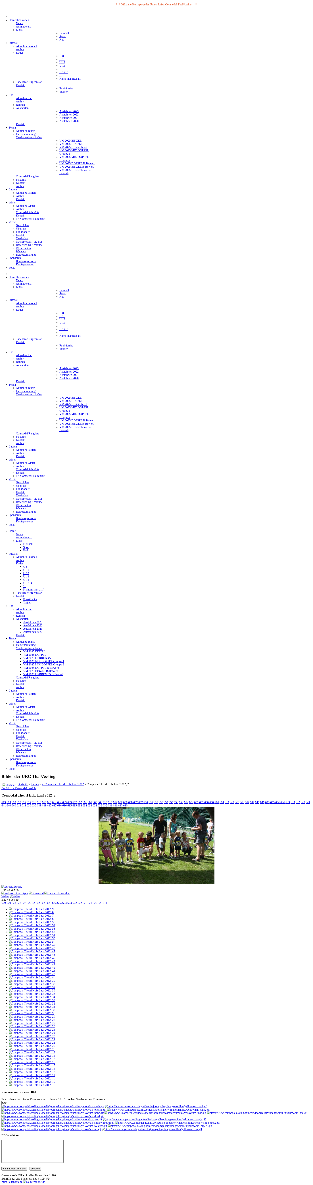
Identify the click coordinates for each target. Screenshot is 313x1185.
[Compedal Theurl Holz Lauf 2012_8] (31, 912)
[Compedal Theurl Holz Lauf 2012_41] (32, 970)
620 (95, 902)
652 (186, 802)
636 (59, 805)
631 (110, 805)
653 (176, 802)
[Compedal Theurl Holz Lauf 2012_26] (32, 1026)
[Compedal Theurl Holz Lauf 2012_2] (31, 1049)
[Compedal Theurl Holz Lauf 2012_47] (32, 951)
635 (69, 805)
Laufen (35, 784)
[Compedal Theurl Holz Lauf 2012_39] (32, 980)
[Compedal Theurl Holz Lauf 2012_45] (32, 957)
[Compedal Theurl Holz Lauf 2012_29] (32, 1016)
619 (3, 802)
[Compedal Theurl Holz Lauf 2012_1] (31, 1085)
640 (9, 805)
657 (135, 802)
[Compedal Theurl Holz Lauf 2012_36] (32, 990)
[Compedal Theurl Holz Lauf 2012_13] (32, 1071)
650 (206, 802)
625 (44, 902)
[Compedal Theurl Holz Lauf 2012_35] (32, 993)
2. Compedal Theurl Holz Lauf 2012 (63, 784)
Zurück (17, 886)
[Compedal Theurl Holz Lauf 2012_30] (32, 1010)
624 (54, 902)
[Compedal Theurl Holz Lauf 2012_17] (32, 1058)
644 (277, 802)
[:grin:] (53, 1109)
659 (115, 802)
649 (227, 802)
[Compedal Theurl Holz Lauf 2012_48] (32, 948)
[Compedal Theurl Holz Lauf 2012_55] (32, 922)
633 (90, 805)
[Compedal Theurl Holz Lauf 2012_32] (32, 1003)
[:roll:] (54, 1125)
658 (125, 802)
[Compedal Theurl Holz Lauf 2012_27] (32, 1023)
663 (64, 802)
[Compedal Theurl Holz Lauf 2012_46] (32, 954)
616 (34, 802)
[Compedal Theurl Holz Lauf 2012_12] (32, 1075)
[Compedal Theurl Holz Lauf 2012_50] (32, 938)
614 (216, 802)
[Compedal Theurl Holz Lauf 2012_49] (32, 944)
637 (49, 805)
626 (34, 902)
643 (287, 802)
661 (85, 802)
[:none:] (52, 1112)
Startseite (23, 784)
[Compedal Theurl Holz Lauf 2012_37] (32, 987)
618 (14, 802)
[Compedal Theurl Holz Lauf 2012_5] (31, 941)
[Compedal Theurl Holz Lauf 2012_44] (32, 961)
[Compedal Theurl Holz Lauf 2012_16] (32, 1062)
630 (120, 805)
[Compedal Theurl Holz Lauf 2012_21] (32, 1042)
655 (156, 802)
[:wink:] (158, 1109)
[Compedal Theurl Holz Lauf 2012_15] (32, 1065)
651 (196, 802)
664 (54, 802)
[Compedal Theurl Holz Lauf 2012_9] (31, 909)
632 (100, 805)
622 (74, 902)
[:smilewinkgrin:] (57, 1122)
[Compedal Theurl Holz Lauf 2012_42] (32, 967)
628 (14, 902)
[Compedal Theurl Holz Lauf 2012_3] (31, 1013)
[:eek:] (160, 1125)
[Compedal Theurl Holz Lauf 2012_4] (31, 977)
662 (74, 802)
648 (237, 802)
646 (257, 802)
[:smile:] (52, 1106)
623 (64, 902)
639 (29, 805)
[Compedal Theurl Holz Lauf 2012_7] (31, 915)
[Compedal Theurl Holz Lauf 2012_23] (32, 1036)
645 (267, 802)
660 (95, 802)
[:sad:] (257, 1112)
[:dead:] (52, 1116)
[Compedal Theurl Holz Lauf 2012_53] (32, 928)
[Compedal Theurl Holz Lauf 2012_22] (32, 1039)
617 (24, 802)
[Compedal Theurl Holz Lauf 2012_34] (32, 997)
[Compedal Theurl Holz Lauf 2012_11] (32, 1078)
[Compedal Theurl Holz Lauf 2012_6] (31, 918)
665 (44, 802)
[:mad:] (155, 1112)
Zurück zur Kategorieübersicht (18, 788)
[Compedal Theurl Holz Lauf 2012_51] (32, 935)
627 (24, 902)
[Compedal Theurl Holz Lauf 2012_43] (32, 964)
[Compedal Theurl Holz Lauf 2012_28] (32, 1019)
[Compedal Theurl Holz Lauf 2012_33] (32, 1000)
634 (80, 805)
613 (19, 805)
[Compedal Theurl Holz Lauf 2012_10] (32, 1081)
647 (247, 802)
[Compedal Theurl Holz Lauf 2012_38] (32, 984)
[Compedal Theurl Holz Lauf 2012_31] (32, 1006)
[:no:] (51, 1129)
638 (39, 805)
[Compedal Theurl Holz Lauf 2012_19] (32, 1052)
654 (166, 802)
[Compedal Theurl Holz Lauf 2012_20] (32, 1045)
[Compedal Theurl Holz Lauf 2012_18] (32, 1055)
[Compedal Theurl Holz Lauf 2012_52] (32, 931)
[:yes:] (51, 1119)
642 (298, 802)
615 (105, 802)
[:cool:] (155, 1106)
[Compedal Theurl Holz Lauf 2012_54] (32, 925)
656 (145, 802)
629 (3, 902)
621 (85, 902)
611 (105, 902)
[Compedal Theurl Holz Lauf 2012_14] (32, 1068)
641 (308, 802)
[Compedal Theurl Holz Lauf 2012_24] (32, 1032)
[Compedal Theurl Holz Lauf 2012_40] (32, 974)
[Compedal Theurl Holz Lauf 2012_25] (32, 1029)
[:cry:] (152, 1129)
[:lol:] (154, 1119)
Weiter (5, 896)
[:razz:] (167, 1122)
